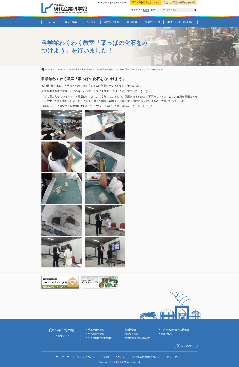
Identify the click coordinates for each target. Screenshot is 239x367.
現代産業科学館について (146, 357)
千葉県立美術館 (96, 329)
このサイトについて (113, 357)
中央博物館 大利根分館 (100, 338)
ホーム (51, 22)
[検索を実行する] (195, 10)
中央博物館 (130, 329)
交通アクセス (152, 22)
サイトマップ (174, 357)
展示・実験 (71, 22)
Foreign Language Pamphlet (112, 2)
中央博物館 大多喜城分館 (137, 338)
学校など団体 (111, 22)
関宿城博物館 (131, 333)
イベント (91, 22)
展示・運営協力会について (145, 2)
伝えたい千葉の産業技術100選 (179, 2)
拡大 (153, 10)
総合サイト (63, 335)
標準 (146, 10)
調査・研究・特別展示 (180, 22)
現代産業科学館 (96, 333)
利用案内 (132, 22)
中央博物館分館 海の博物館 (175, 329)
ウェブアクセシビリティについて (75, 357)
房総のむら (166, 333)
